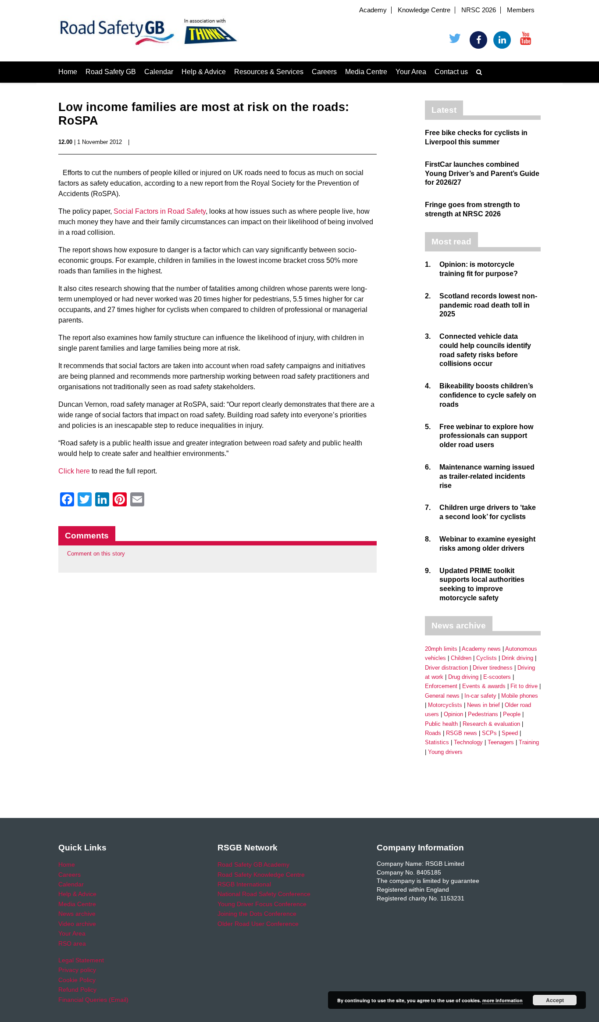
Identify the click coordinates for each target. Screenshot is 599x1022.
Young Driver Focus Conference (262, 903)
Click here (74, 471)
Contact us (451, 71)
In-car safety (480, 695)
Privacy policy (77, 969)
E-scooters (497, 677)
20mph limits (441, 648)
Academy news (481, 648)
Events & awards (484, 686)
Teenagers (501, 742)
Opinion (453, 714)
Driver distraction (446, 667)
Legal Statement (81, 960)
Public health (441, 724)
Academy (373, 10)
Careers (324, 71)
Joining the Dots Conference (256, 913)
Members (521, 10)
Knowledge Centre (424, 10)
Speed (510, 733)
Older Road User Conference (258, 923)
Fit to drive (524, 686)
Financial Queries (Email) (93, 999)
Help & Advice (204, 71)
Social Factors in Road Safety (160, 211)
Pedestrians (483, 714)
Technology (468, 742)
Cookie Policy (77, 979)
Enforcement (441, 686)
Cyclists (486, 658)
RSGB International (244, 884)
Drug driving (463, 677)
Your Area (411, 71)
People (512, 714)
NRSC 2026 (478, 10)
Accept (555, 1000)
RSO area (72, 943)
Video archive (77, 923)
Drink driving (517, 658)
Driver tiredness (493, 667)
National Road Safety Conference (263, 893)
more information (502, 1000)
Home (67, 71)
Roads (433, 733)
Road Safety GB (111, 71)
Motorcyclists (445, 705)
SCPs (489, 733)
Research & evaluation (491, 724)
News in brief (483, 705)
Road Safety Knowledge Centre (261, 874)
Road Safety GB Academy (253, 864)
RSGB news (461, 733)
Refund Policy (77, 989)
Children (461, 658)
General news (442, 695)
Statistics (437, 742)
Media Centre (366, 71)
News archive (77, 913)
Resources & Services (268, 71)
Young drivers (445, 752)
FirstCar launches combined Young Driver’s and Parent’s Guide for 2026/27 (482, 173)
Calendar (158, 71)
